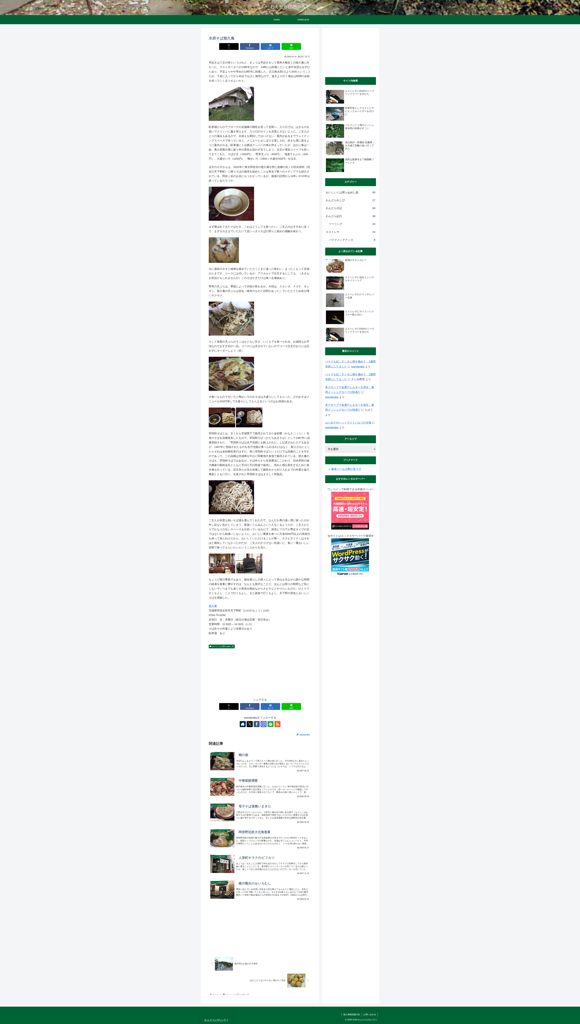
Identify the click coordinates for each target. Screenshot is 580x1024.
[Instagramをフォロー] (264, 724)
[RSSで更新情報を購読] (277, 724)
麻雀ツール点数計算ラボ (346, 469)
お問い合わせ (369, 1014)
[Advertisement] (260, 672)
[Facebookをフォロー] (257, 724)
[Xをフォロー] (250, 724)
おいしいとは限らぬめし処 (223, 646)
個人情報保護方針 (351, 1014)
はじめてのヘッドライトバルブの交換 (348, 422)
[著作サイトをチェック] (243, 724)
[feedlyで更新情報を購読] (270, 724)
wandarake (357, 366)
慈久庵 (213, 606)
